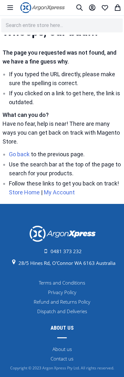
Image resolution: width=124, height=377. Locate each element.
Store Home (24, 192)
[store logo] (42, 7)
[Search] (79, 7)
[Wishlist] (105, 7)
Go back (19, 154)
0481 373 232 (66, 251)
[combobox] (62, 25)
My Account (59, 192)
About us (62, 349)
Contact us (62, 358)
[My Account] (92, 7)
